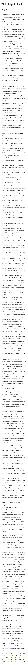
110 (24, 661)
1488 (24, 653)
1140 (8, 661)
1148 (3, 655)
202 (23, 657)
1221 (7, 653)
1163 (21, 655)
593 (24, 659)
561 (15, 657)
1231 (7, 663)
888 (16, 659)
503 (20, 661)
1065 (3, 661)
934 (3, 659)
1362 (12, 655)
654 (19, 657)
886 (20, 659)
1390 (20, 653)
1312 (16, 661)
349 (3, 657)
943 (12, 661)
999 (12, 653)
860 (3, 653)
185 (16, 655)
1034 (12, 659)
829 (7, 657)
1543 (7, 659)
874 (3, 663)
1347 (8, 655)
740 (15, 653)
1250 (11, 657)
